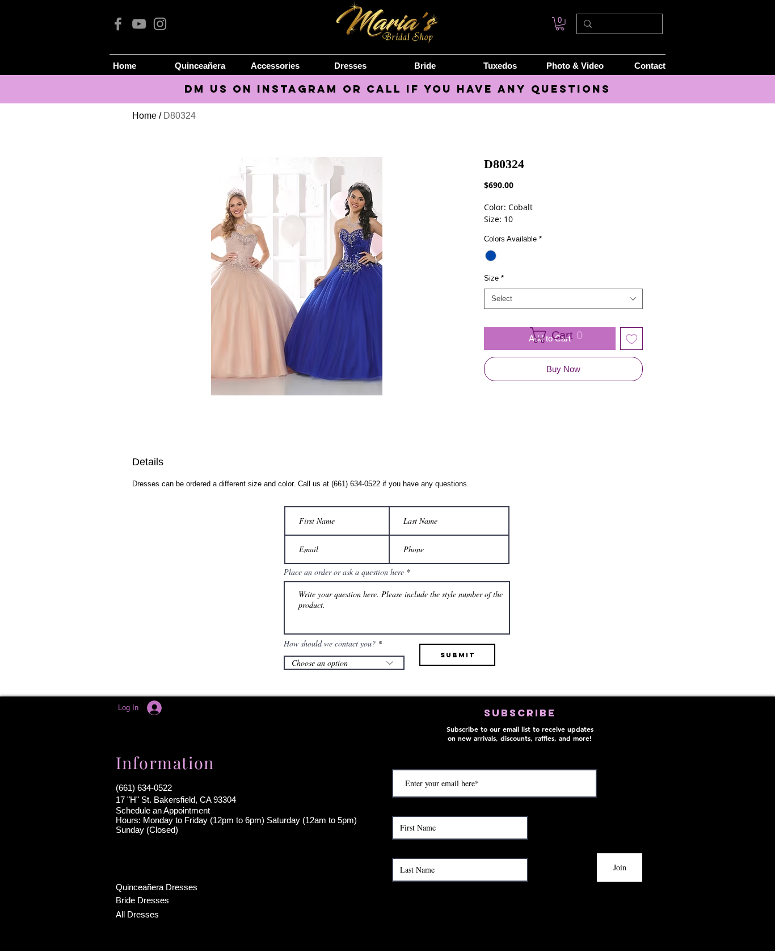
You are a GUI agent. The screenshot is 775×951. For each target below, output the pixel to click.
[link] (560, 24)
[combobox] (563, 299)
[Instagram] (160, 23)
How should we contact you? (330, 644)
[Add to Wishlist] (631, 339)
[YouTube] (139, 23)
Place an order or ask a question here (344, 572)
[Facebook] (118, 23)
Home (144, 115)
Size (494, 278)
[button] (559, 335)
